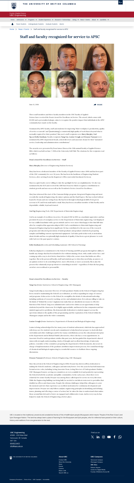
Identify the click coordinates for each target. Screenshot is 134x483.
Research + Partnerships (62, 20)
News (60, 464)
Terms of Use (27, 479)
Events (61, 466)
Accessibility (46, 479)
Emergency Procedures (16, 479)
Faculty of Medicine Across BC (100, 472)
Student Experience (45, 20)
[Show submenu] (26, 20)
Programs (31, 20)
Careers (61, 468)
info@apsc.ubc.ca (16, 446)
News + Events (85, 20)
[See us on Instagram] (103, 437)
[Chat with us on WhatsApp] (120, 437)
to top (128, 478)
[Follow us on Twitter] (92, 437)
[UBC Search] (120, 3)
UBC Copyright (37, 479)
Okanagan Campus (97, 462)
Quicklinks (103, 20)
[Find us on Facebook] (114, 437)
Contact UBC (63, 460)
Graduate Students (52, 24)
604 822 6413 (15, 443)
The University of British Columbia (13, 6)
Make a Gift (62, 470)
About (94, 20)
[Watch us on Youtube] (109, 437)
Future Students (21, 24)
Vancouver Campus (97, 460)
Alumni (62, 24)
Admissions (20, 20)
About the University (65, 462)
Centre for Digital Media (98, 469)
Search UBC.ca (63, 473)
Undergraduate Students (36, 24)
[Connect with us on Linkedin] (98, 437)
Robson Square (95, 467)
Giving (74, 20)
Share (99, 105)
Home (13, 20)
